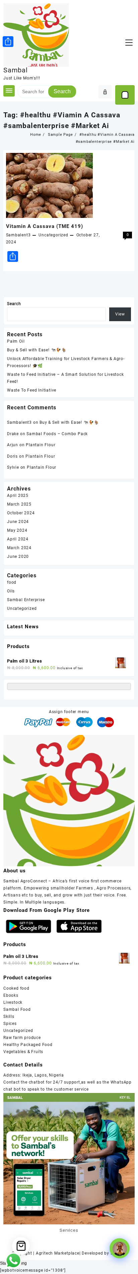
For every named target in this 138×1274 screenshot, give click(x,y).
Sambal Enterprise (26, 599)
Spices (10, 1023)
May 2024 (17, 530)
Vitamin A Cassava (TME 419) (44, 226)
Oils (11, 591)
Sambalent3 (18, 235)
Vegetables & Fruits (23, 1051)
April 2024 (17, 539)
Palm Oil (15, 341)
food (11, 582)
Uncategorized (53, 235)
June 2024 (18, 521)
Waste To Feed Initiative (31, 390)
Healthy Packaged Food (28, 1044)
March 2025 (19, 504)
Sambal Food (17, 1009)
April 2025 (17, 495)
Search (62, 91)
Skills (8, 1016)
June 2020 (18, 556)
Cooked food (16, 988)
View (120, 314)
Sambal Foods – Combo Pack (57, 433)
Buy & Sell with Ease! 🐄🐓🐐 (37, 350)
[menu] (129, 43)
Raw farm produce (22, 1037)
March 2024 (19, 547)
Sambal (15, 70)
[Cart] (125, 95)
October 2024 (21, 513)
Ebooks (10, 995)
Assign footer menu (69, 711)
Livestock (12, 1002)
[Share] (8, 41)
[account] (105, 92)
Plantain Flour (40, 445)
